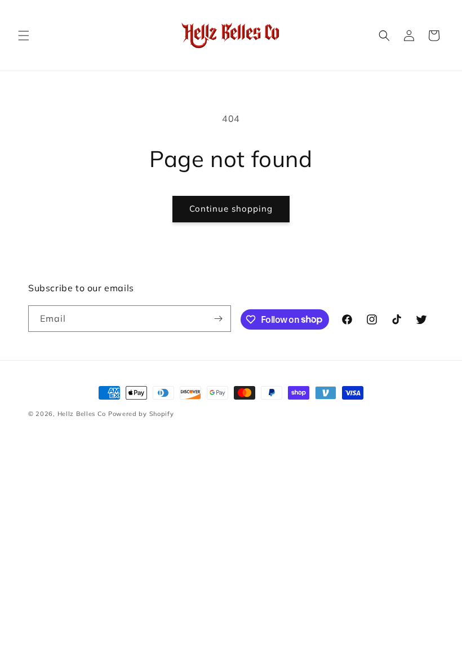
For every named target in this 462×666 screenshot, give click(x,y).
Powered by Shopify (141, 414)
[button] (23, 35)
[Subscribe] (218, 318)
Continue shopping (231, 208)
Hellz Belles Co (81, 414)
